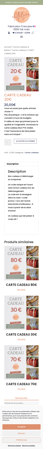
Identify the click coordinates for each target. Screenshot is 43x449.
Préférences (21, 440)
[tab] (21, 164)
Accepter (21, 427)
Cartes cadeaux (19, 50)
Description (13, 164)
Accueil (7, 47)
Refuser (21, 433)
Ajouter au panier (25, 141)
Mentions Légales (14, 446)
